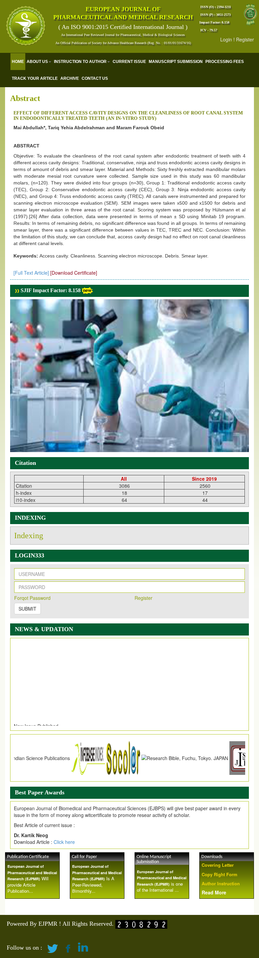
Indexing (28, 535)
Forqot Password (32, 597)
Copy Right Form (219, 874)
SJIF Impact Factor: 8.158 (50, 290)
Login (226, 39)
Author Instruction (221, 883)
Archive (69, 78)
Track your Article (35, 78)
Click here (64, 842)
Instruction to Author (80, 61)
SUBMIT (27, 608)
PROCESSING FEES (224, 61)
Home (18, 61)
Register (245, 39)
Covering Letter (218, 865)
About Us (37, 61)
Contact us (95, 78)
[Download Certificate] (73, 272)
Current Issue (129, 61)
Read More (214, 892)
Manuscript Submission (176, 61)
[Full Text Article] (31, 272)
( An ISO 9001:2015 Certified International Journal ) (123, 27)
